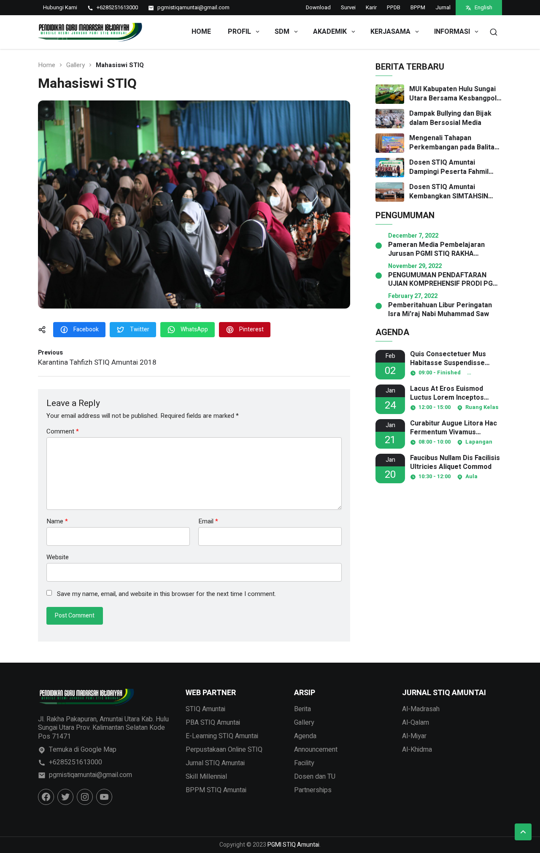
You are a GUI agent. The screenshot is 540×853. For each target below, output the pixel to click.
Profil (239, 32)
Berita (302, 709)
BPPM (417, 7)
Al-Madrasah (421, 709)
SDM (282, 32)
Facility (304, 763)
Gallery (75, 65)
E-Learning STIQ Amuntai (222, 736)
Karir (371, 7)
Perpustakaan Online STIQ (224, 750)
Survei (348, 7)
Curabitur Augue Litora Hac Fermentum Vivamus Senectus (453, 428)
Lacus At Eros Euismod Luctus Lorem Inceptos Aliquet (447, 393)
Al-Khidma (417, 750)
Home (201, 32)
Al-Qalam (415, 723)
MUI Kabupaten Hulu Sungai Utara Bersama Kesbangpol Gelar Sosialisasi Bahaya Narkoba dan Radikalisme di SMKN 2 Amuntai (453, 93)
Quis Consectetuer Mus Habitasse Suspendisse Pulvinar (448, 359)
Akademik (330, 32)
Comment (62, 431)
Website (57, 556)
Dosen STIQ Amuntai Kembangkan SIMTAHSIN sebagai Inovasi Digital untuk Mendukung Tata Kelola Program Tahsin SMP (454, 191)
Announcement (316, 750)
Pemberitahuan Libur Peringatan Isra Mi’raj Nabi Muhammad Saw (440, 310)
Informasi (452, 32)
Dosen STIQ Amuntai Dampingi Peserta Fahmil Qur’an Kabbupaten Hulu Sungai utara (449, 167)
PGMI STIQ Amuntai (293, 844)
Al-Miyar (414, 736)
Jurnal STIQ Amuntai (215, 763)
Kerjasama (390, 32)
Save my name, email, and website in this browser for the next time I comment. (166, 594)
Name (57, 521)
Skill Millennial (206, 777)
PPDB (393, 7)
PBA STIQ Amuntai (213, 723)
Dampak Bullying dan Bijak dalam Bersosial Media (450, 118)
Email (208, 521)
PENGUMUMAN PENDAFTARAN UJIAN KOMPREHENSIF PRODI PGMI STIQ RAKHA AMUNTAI (444, 280)
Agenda (305, 736)
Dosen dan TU (314, 777)
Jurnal (443, 7)
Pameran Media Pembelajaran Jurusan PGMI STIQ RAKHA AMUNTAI (436, 249)
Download (318, 7)
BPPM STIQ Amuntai (216, 790)
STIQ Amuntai (205, 709)
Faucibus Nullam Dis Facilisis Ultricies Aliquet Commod (455, 462)
